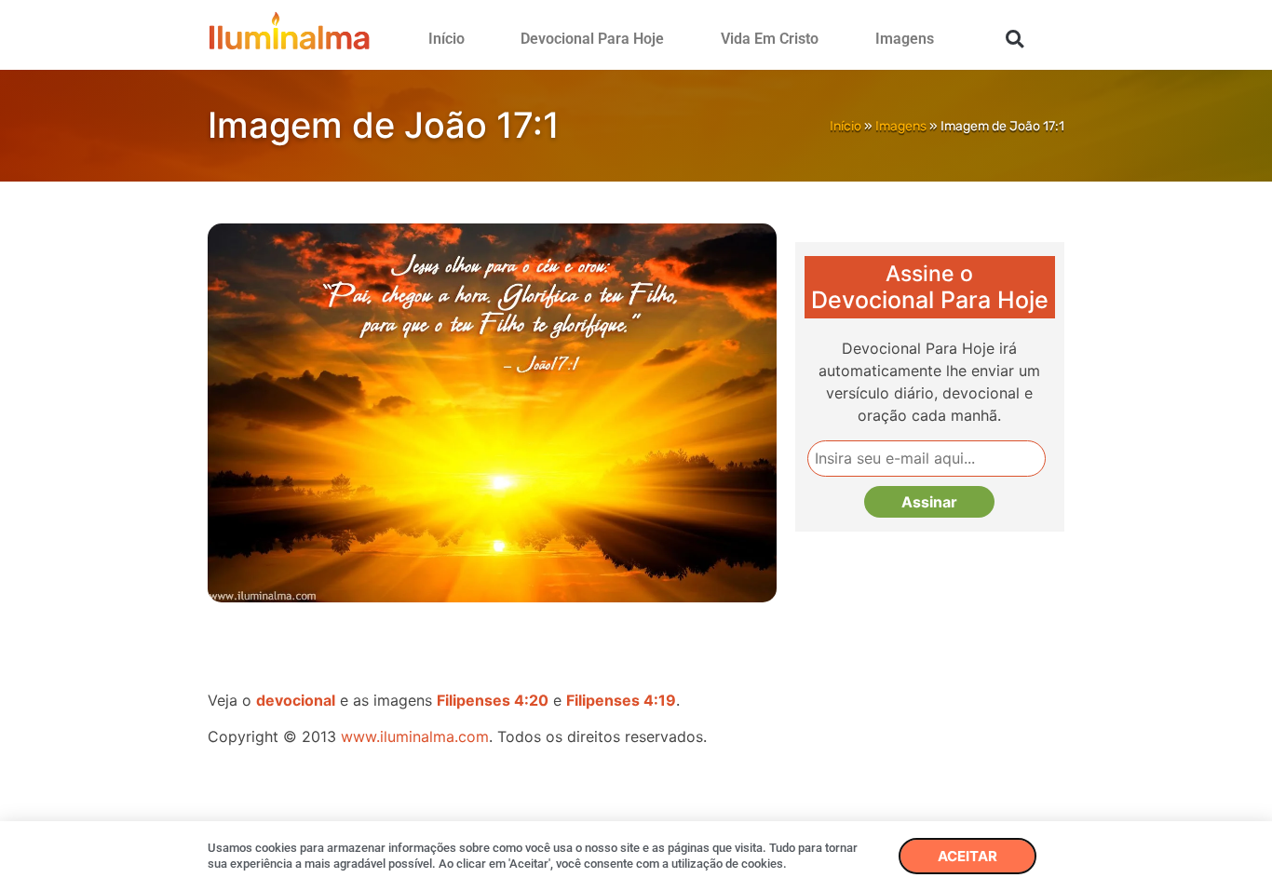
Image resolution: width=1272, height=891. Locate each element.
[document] (636, 445)
